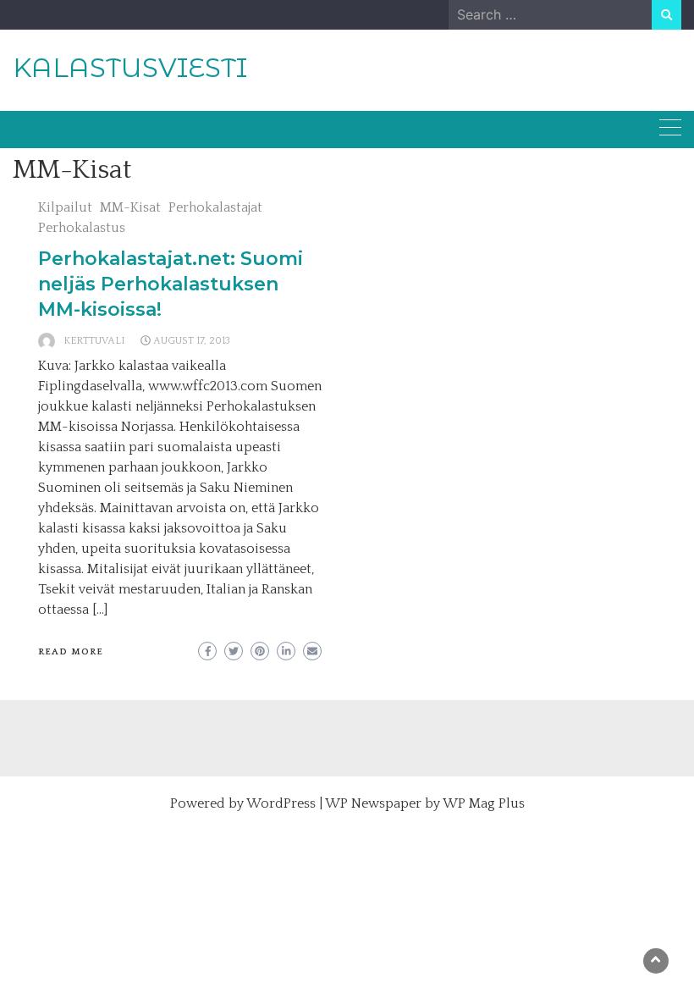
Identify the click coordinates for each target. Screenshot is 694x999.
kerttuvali (94, 340)
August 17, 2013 (191, 340)
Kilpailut (65, 207)
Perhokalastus (81, 227)
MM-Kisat (130, 207)
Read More (70, 652)
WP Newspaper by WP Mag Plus (425, 803)
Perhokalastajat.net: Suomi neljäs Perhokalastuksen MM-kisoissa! (170, 284)
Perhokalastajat (215, 207)
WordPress (281, 803)
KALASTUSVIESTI (130, 68)
